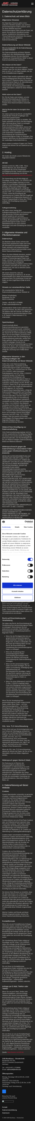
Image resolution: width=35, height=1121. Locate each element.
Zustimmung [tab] (6, 527)
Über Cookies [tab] (28, 527)
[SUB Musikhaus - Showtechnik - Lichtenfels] (9, 4)
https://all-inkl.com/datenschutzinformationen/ (17, 175)
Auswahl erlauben (17, 591)
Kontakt (4, 1107)
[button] (32, 4)
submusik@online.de (14, 1069)
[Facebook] (4, 1091)
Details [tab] (17, 527)
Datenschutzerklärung (9, 1110)
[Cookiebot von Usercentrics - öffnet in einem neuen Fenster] (25, 522)
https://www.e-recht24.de (15, 1052)
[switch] (30, 565)
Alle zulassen (17, 585)
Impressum (6, 1113)
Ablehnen (17, 597)
